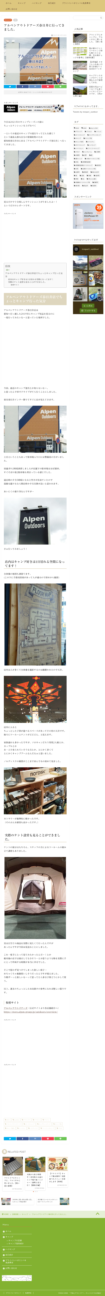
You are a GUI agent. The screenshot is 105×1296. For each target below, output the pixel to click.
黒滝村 (94, 185)
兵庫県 (78, 155)
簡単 (77, 179)
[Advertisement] (35, 237)
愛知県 (86, 172)
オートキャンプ (29, 1124)
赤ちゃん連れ (92, 179)
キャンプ (22, 3)
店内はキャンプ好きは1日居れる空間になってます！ (31, 279)
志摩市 (78, 172)
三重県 (98, 152)
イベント (98, 131)
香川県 (78, 185)
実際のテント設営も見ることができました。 (27, 282)
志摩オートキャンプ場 (89, 168)
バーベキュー (79, 148)
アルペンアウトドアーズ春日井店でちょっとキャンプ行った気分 (34, 274)
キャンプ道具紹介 (16, 1244)
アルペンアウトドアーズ (16, 1008)
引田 (77, 168)
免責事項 (28, 1293)
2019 (77, 128)
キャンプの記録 (15, 1240)
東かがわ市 (95, 172)
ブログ (60, 1128)
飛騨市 (96, 182)
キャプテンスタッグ (44, 1124)
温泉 (82, 175)
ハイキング (37, 3)
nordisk (16, 1120)
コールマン (22, 1128)
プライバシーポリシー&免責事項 (76, 3)
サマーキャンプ (80, 145)
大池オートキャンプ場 (93, 158)
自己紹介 (52, 3)
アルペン (46, 1120)
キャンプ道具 (10, 1128)
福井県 (97, 175)
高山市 (86, 185)
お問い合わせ (11, 9)
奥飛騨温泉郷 (86, 162)
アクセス (37, 1120)
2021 (8, 1120)
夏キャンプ (79, 158)
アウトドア (26, 1120)
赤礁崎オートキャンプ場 (83, 182)
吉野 (85, 155)
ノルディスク (34, 1128)
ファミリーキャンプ (48, 1128)
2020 (84, 128)
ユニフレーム (88, 152)
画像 (89, 175)
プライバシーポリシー (13, 1293)
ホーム (9, 3)
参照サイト (15, 285)
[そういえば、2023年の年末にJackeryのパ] (80, 278)
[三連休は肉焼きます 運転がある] (96, 278)
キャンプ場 (58, 1124)
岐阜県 (99, 165)
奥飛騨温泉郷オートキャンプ (84, 165)
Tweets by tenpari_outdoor (85, 112)
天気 (77, 162)
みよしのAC (94, 128)
